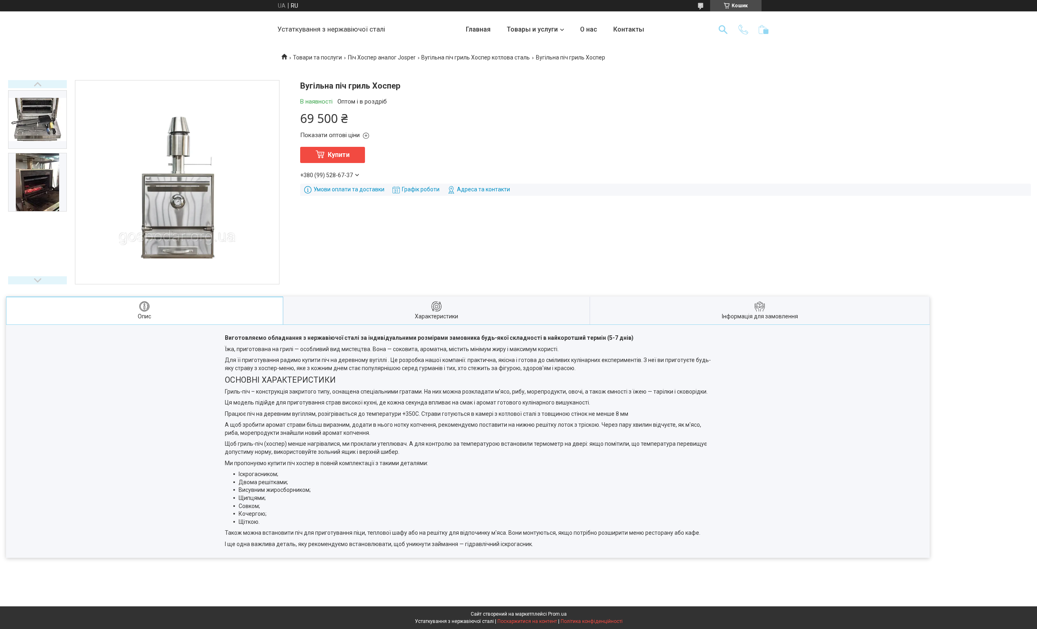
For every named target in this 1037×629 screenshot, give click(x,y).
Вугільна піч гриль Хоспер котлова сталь (475, 57)
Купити (339, 155)
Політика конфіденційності (592, 621)
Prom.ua (557, 614)
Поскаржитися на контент (527, 621)
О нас (588, 29)
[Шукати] (723, 29)
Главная (478, 29)
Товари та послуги (317, 57)
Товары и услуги (532, 29)
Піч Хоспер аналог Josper (382, 57)
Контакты (628, 29)
